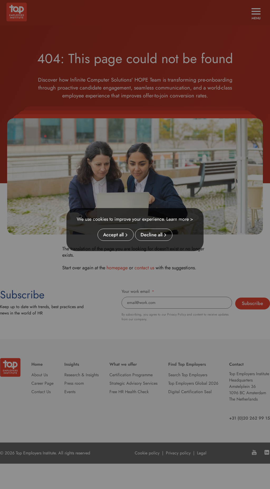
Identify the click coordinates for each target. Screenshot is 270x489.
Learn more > (179, 219)
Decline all (151, 234)
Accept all (113, 234)
